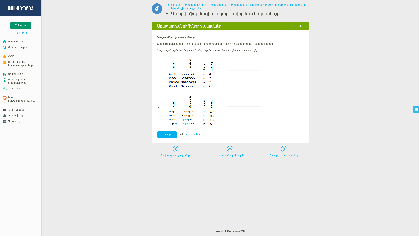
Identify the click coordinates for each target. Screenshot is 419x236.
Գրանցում (21, 33)
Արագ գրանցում (193, 134)
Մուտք (167, 134)
